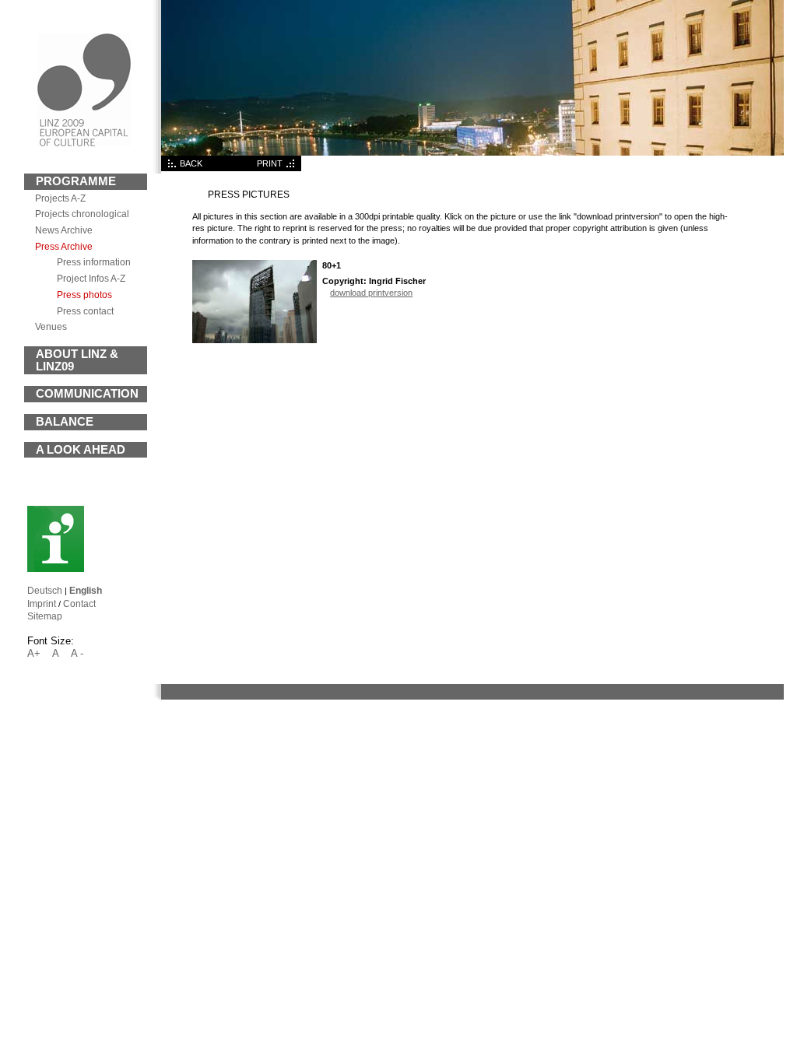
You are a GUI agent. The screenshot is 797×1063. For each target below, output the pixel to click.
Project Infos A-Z (91, 278)
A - (77, 653)
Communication (87, 394)
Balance (64, 422)
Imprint (41, 603)
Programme (76, 181)
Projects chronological (82, 214)
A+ (33, 653)
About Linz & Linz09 (77, 360)
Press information (94, 262)
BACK (191, 163)
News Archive (64, 230)
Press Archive (64, 246)
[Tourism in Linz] (55, 569)
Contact (79, 603)
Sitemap (44, 616)
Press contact (85, 311)
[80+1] (254, 340)
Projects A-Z (60, 198)
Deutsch (44, 590)
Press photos (84, 294)
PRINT (270, 163)
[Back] (170, 168)
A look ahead (80, 450)
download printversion (371, 292)
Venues (51, 326)
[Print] (292, 168)
